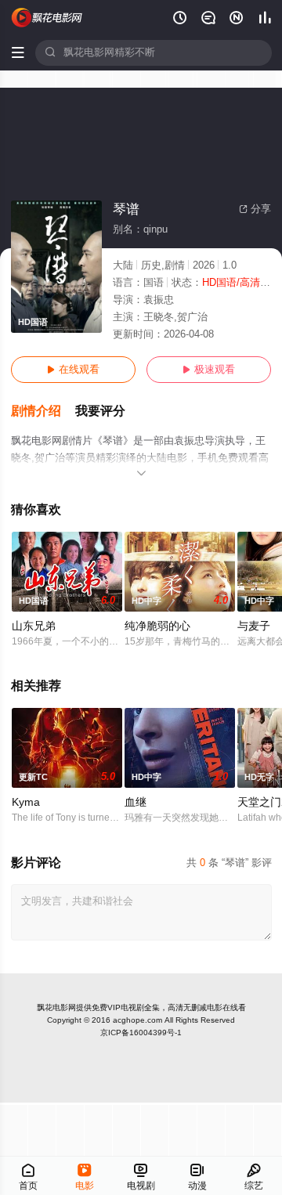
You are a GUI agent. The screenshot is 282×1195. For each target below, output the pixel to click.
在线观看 (73, 369)
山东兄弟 (34, 626)
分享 (255, 209)
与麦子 (253, 626)
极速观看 (209, 369)
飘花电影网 (56, 1007)
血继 (135, 802)
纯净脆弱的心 (157, 626)
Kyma (26, 802)
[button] (43, 411)
